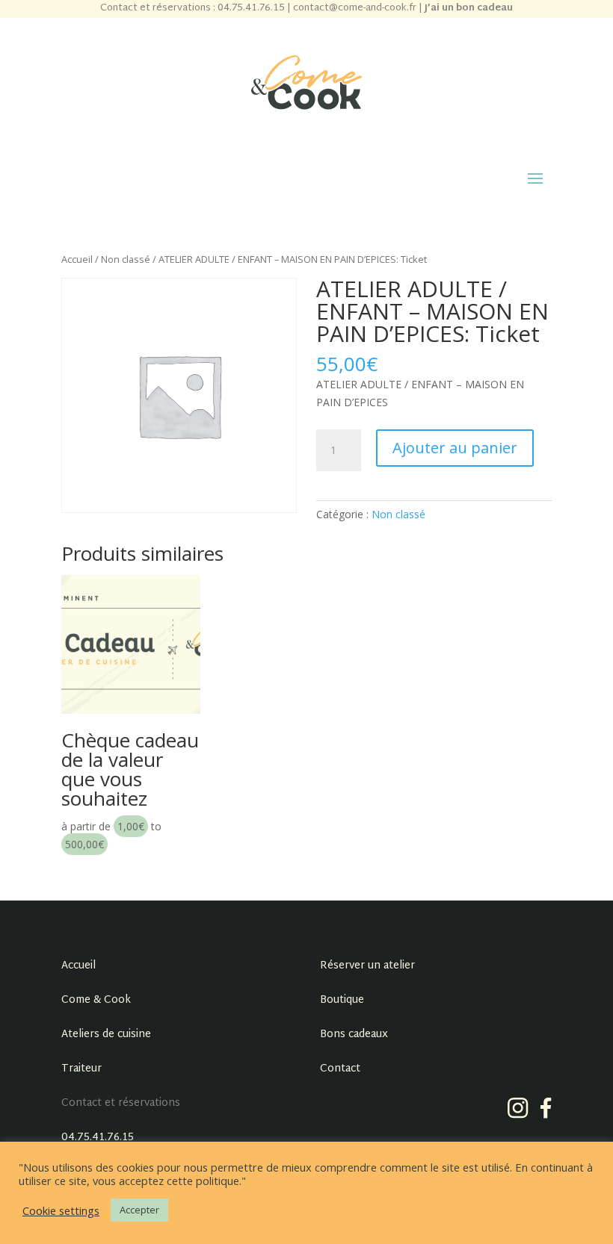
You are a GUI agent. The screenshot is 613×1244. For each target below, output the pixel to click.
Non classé (125, 259)
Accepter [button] (139, 1209)
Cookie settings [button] (60, 1210)
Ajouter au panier (454, 448)
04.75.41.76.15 (97, 1137)
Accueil (77, 259)
